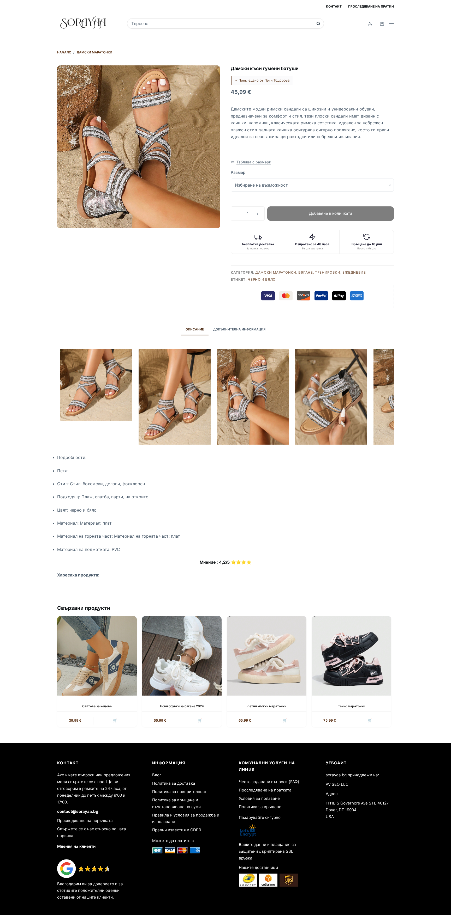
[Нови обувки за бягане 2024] (182, 656)
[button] (251, 161)
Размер (238, 172)
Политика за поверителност (179, 791)
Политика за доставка (173, 783)
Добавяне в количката (330, 213)
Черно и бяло (262, 279)
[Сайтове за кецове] (97, 656)
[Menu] (391, 23)
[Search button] (318, 23)
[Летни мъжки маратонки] (266, 656)
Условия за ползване (259, 798)
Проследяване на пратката (265, 790)
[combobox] (222, 23)
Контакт (334, 6)
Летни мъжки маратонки (266, 706)
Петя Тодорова (276, 80)
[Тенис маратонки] (351, 656)
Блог (156, 774)
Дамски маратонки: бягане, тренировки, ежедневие (310, 272)
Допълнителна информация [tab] (239, 329)
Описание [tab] (195, 329)
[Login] (370, 24)
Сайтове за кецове (97, 706)
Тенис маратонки (351, 706)
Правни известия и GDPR (176, 829)
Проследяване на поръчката (85, 820)
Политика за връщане (260, 806)
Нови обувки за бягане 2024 (182, 706)
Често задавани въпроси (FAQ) (269, 781)
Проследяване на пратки (371, 6)
